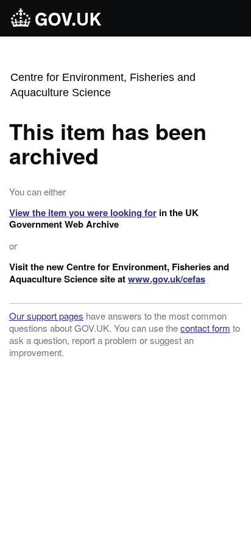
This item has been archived (108, 143)
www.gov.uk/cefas (166, 279)
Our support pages (46, 315)
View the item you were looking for (83, 212)
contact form (205, 327)
